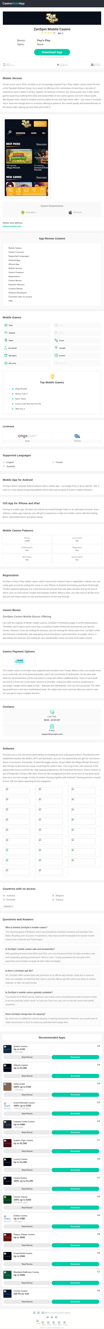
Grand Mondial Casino (24, 1103)
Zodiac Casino (20, 1215)
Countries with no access (20, 297)
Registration (14, 276)
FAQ (10, 301)
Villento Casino (21, 1065)
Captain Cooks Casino (24, 1121)
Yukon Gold (19, 1084)
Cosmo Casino (20, 1291)
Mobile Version (15, 268)
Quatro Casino (20, 1046)
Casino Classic (21, 1197)
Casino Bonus (15, 280)
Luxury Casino (20, 1159)
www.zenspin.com (12, 226)
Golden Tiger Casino (23, 1140)
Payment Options (17, 284)
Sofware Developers (18, 293)
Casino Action (20, 1178)
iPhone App (14, 264)
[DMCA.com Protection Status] (56, 1312)
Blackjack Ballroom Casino (26, 1272)
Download (75, 1057)
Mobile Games (15, 248)
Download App (52, 52)
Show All (7, 906)
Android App (14, 260)
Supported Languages (19, 256)
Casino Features (16, 272)
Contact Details (16, 289)
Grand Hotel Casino (23, 1253)
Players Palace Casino (24, 1234)
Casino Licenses (16, 252)
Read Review (27, 1057)
